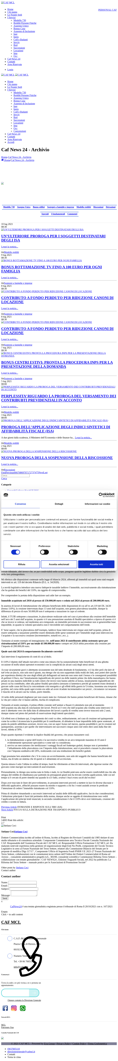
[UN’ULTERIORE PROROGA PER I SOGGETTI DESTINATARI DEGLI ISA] (42, 229)
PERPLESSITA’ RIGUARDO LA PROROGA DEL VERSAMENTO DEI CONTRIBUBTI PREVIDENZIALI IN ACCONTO (58, 398)
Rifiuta (21, 564)
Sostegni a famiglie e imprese (60, 207)
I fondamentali (58, 214)
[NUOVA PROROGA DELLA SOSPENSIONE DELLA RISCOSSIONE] (39, 451)
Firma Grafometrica (97, 1043)
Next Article (7, 809)
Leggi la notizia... (9, 246)
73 (32, 472)
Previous (10, 472)
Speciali (45, 214)
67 (17, 472)
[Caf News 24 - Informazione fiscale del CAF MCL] (2, 182)
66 (15, 472)
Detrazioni (111, 207)
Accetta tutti (96, 564)
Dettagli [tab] (59, 503)
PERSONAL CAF (107, 10)
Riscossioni (98, 207)
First (3, 472)
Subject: (5, 889)
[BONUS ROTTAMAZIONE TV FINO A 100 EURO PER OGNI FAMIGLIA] (41, 260)
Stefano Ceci (22, 867)
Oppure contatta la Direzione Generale (24, 1000)
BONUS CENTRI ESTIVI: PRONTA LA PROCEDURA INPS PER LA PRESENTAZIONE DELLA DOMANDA (57, 364)
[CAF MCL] (8, 2)
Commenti (72, 214)
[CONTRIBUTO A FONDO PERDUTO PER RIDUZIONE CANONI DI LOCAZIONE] (46, 291)
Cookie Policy (79, 1043)
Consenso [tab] (20, 503)
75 (37, 472)
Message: (5, 895)
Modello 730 (9, 207)
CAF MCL (11, 922)
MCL (3, 1025)
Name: (4, 882)
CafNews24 (16, 906)
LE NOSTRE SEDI (16, 992)
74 (35, 472)
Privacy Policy (64, 1043)
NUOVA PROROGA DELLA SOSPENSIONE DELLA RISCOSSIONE (57, 458)
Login (10, 69)
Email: (4, 885)
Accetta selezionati (59, 564)
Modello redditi (84, 207)
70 (25, 472)
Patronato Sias (7, 1027)
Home (4, 157)
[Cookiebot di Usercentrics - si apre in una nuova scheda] (101, 495)
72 (30, 472)
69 (22, 472)
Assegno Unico (23, 207)
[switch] (44, 552)
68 (20, 472)
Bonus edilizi (39, 207)
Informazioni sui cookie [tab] (97, 503)
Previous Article (9, 807)
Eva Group (49, 1043)
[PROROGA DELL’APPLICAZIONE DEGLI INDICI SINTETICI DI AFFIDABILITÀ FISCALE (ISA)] (54, 420)
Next (41, 472)
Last (45, 472)
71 (27, 472)
